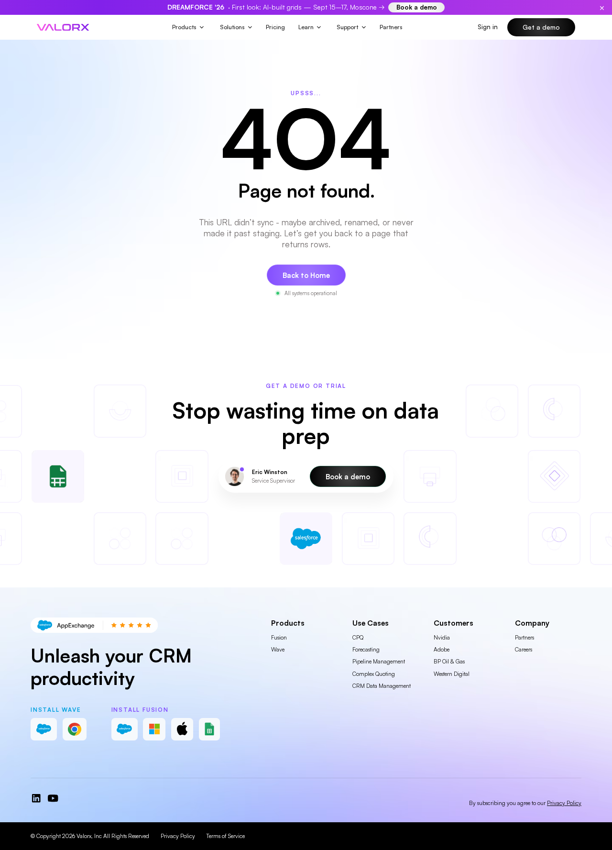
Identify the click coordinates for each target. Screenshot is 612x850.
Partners (391, 27)
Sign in (488, 27)
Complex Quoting (373, 673)
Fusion (279, 637)
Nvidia (442, 637)
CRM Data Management (381, 685)
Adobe (441, 649)
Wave (277, 649)
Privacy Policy (178, 835)
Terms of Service (225, 835)
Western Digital (452, 673)
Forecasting (366, 649)
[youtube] (53, 798)
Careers (523, 649)
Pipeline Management (378, 661)
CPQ (357, 637)
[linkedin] (36, 798)
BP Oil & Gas (449, 661)
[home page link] (63, 27)
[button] (188, 27)
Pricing (275, 27)
